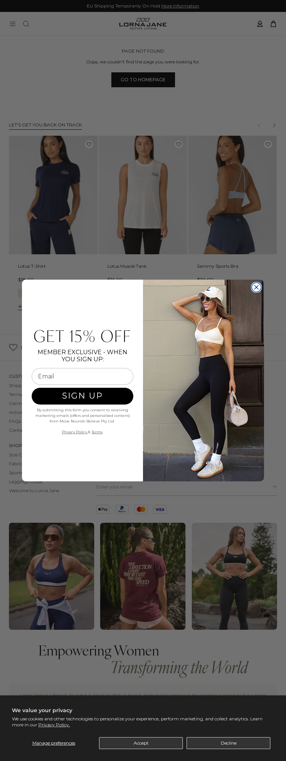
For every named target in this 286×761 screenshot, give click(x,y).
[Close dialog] (256, 287)
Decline (228, 743)
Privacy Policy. (54, 724)
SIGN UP (82, 396)
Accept (141, 743)
